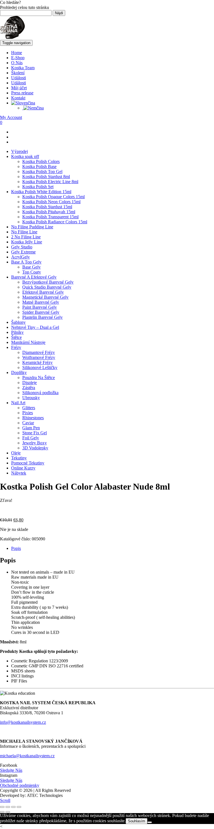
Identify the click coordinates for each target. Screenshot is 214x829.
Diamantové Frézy (38, 352)
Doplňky (19, 372)
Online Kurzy (23, 468)
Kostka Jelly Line (26, 241)
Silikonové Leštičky (39, 367)
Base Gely (31, 267)
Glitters (28, 407)
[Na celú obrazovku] (8, 807)
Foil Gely (30, 437)
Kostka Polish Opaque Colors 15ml (53, 196)
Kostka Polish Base (39, 166)
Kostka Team (23, 67)
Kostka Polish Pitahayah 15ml (48, 211)
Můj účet (19, 87)
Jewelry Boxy (34, 442)
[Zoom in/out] (2, 807)
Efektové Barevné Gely (43, 292)
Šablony (18, 322)
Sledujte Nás (11, 770)
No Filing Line (24, 231)
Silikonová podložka (40, 392)
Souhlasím (136, 821)
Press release (22, 92)
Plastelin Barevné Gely (42, 317)
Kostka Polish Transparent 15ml (50, 216)
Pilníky (17, 332)
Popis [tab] (16, 548)
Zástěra (28, 387)
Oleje (16, 453)
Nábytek (18, 473)
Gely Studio (21, 247)
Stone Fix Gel (34, 432)
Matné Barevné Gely (40, 302)
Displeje (29, 382)
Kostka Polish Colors (41, 161)
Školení (18, 72)
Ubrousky (31, 397)
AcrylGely (20, 257)
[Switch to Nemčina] (33, 108)
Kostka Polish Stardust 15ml (47, 206)
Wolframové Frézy (38, 357)
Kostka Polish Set (38, 186)
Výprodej (19, 151)
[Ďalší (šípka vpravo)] (8, 812)
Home (16, 52)
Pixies (27, 412)
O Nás (17, 62)
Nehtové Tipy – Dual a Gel (35, 327)
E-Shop (18, 57)
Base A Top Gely (26, 262)
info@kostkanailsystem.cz (23, 722)
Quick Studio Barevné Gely (46, 287)
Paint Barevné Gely (39, 307)
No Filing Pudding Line (32, 226)
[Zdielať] (13, 807)
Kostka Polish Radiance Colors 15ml (54, 221)
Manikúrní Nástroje (28, 342)
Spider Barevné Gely (40, 312)
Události (18, 77)
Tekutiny (19, 458)
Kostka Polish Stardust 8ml (46, 176)
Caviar (28, 422)
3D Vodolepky (35, 447)
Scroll (5, 800)
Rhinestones (33, 417)
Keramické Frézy (37, 362)
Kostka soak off (25, 156)
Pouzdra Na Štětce (38, 377)
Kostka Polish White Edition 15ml (41, 191)
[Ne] (149, 822)
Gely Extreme (23, 252)
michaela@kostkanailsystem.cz (27, 755)
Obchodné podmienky (19, 785)
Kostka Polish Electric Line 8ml (50, 181)
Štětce (16, 337)
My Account (11, 117)
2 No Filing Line (26, 236)
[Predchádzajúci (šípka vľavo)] (2, 812)
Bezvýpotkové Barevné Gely (48, 282)
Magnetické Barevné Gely (45, 297)
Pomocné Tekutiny (27, 463)
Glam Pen (31, 427)
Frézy (16, 347)
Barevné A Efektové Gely (34, 277)
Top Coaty (31, 272)
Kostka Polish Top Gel (42, 171)
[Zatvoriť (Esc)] (19, 807)
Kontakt (18, 97)
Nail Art (18, 402)
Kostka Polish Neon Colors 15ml (51, 201)
